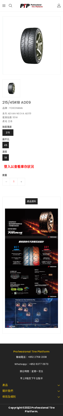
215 (8, 132)
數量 (4, 175)
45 (5, 145)
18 (5, 157)
